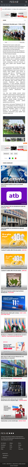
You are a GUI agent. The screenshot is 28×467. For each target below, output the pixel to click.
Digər (19, 447)
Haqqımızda (20, 449)
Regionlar (3, 447)
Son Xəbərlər (3, 443)
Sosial (11, 445)
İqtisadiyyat (3, 445)
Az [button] (25, 5)
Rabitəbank (6, 153)
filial (12, 153)
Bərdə (16, 153)
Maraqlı (19, 445)
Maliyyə (11, 443)
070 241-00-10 (5, 453)
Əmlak (11, 447)
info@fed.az (4, 457)
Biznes (19, 443)
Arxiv (11, 449)
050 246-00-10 (5, 455)
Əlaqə (2, 449)
